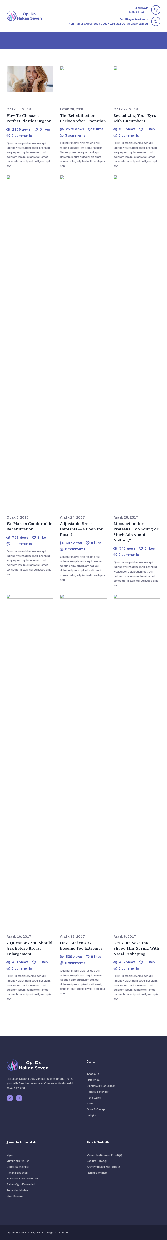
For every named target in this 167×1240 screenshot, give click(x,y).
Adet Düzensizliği (18, 1166)
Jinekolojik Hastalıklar (101, 1086)
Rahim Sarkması (97, 1172)
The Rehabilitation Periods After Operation (83, 118)
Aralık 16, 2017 (19, 936)
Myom (10, 1155)
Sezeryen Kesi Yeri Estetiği (103, 1166)
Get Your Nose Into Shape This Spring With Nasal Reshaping (136, 948)
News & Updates (27, 99)
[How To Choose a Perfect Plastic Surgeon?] (25, 79)
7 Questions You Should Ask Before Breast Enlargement (29, 948)
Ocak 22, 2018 (126, 109)
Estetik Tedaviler (97, 1091)
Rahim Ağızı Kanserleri (21, 1184)
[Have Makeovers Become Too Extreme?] (79, 757)
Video (90, 1103)
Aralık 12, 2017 (72, 936)
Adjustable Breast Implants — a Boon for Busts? (81, 529)
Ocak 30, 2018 (19, 109)
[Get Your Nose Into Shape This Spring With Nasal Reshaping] (132, 757)
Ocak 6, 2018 (18, 517)
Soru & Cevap (96, 1109)
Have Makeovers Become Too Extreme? (81, 945)
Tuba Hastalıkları (17, 1190)
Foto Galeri (94, 1097)
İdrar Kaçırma (15, 1196)
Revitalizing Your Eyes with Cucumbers (135, 118)
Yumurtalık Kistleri (18, 1161)
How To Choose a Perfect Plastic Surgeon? (30, 118)
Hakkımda (93, 1079)
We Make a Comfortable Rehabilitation (29, 526)
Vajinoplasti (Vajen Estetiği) (104, 1155)
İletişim (91, 1115)
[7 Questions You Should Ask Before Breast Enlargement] (25, 757)
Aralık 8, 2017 (125, 936)
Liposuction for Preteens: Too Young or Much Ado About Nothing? (136, 532)
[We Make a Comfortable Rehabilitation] (25, 337)
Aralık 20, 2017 (126, 517)
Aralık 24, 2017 (72, 517)
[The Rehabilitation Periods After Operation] (79, 79)
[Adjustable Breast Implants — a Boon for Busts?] (79, 337)
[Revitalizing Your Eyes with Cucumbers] (132, 79)
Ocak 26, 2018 (72, 109)
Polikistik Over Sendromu (23, 1178)
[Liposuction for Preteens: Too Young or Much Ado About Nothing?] (132, 337)
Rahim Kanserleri (17, 1172)
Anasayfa (93, 1074)
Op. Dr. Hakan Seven (20, 1232)
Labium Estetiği (97, 1161)
